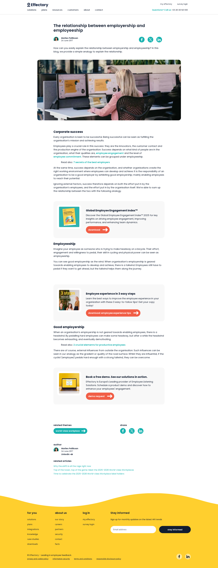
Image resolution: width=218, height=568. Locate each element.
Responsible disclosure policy (108, 559)
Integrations (33, 529)
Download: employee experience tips (109, 313)
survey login (182, 4)
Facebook (142, 39)
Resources (57, 10)
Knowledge (32, 534)
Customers (73, 10)
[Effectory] (37, 5)
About (87, 10)
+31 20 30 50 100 (180, 10)
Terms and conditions (83, 559)
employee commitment (67, 156)
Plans (44, 10)
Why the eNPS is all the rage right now (72, 466)
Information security (61, 559)
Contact (99, 10)
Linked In (159, 39)
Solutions (31, 10)
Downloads (32, 544)
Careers (58, 524)
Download (94, 229)
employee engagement (110, 153)
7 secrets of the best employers (91, 162)
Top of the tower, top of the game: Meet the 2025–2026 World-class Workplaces (93, 470)
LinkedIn (65, 454)
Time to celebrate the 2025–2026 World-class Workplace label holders (89, 474)
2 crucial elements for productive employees (99, 344)
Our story (59, 519)
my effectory (166, 4)
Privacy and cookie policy (37, 559)
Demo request (96, 396)
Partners (59, 529)
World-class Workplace (68, 430)
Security (59, 534)
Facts (57, 544)
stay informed (175, 529)
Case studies (33, 539)
